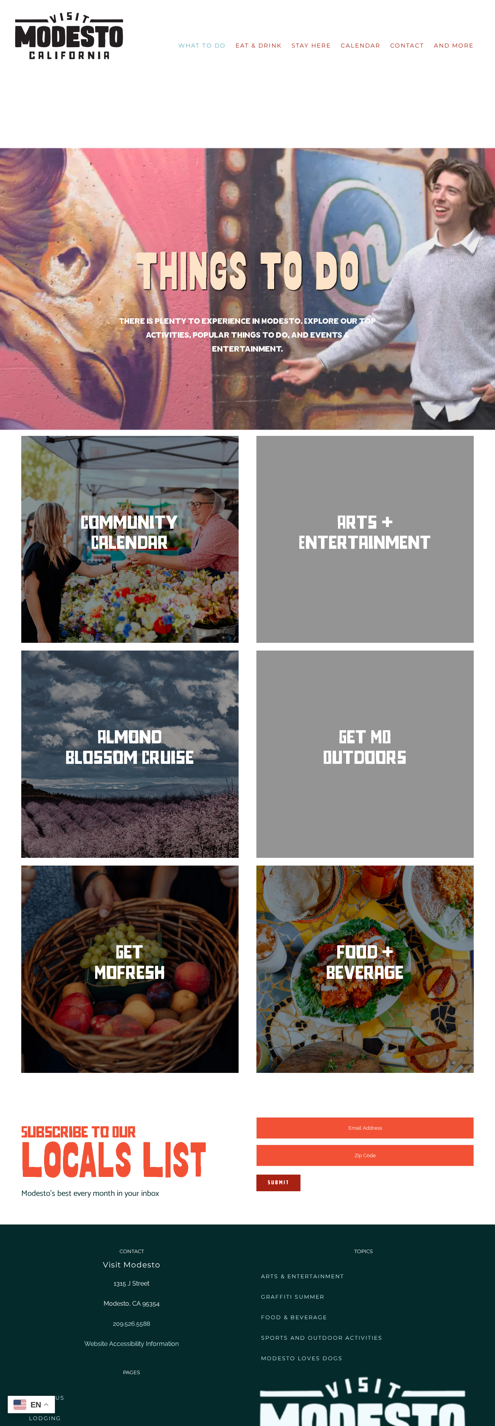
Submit (278, 1182)
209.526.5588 (131, 1323)
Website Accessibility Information (131, 1343)
